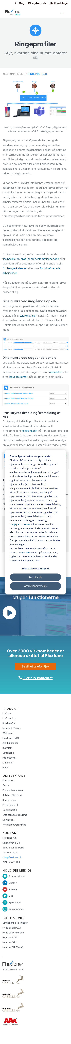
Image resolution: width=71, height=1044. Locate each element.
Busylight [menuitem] (7, 747)
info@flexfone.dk (11, 857)
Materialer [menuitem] (7, 762)
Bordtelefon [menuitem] (9, 723)
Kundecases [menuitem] (9, 800)
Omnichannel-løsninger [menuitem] (15, 922)
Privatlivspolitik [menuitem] (10, 805)
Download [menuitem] (8, 819)
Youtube (13, 889)
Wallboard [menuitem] (8, 733)
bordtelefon (55, 372)
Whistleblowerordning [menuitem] (14, 824)
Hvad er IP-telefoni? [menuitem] (13, 932)
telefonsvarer (28, 315)
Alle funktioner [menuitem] (10, 743)
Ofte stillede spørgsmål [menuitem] (15, 814)
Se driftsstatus (16, 908)
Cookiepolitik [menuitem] (9, 810)
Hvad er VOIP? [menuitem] (10, 937)
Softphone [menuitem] (8, 752)
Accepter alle (35, 577)
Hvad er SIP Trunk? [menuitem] (12, 947)
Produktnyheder (17, 876)
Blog (11, 895)
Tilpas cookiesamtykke (36, 568)
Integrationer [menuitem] (9, 757)
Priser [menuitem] (5, 767)
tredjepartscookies (20, 524)
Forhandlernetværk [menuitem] (12, 790)
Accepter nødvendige (35, 585)
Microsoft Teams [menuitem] (11, 728)
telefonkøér (29, 430)
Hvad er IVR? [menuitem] (9, 942)
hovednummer (18, 376)
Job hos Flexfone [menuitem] (12, 795)
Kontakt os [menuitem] (8, 780)
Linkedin (13, 882)
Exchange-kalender (14, 268)
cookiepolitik (23, 552)
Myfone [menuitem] (6, 713)
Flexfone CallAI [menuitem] (10, 738)
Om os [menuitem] (5, 785)
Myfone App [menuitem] (9, 718)
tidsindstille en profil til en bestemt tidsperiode (30, 259)
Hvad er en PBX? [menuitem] (11, 927)
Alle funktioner (13, 74)
